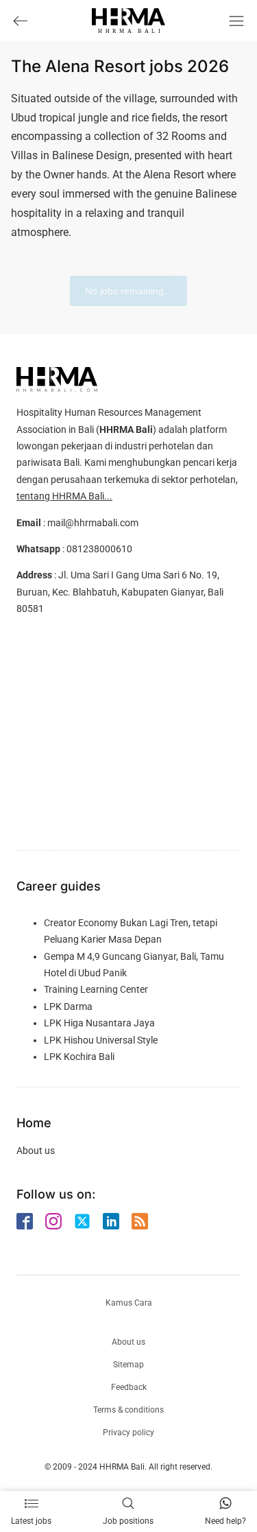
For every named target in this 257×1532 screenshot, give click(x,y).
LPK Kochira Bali (79, 1056)
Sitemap (128, 1364)
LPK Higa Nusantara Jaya (99, 1022)
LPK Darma (68, 1006)
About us (35, 1150)
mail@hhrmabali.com (92, 522)
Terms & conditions (128, 1410)
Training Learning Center (96, 989)
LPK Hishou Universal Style (101, 1040)
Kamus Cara (129, 1303)
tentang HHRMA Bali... (64, 496)
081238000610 (99, 548)
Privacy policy (128, 1432)
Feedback (129, 1387)
